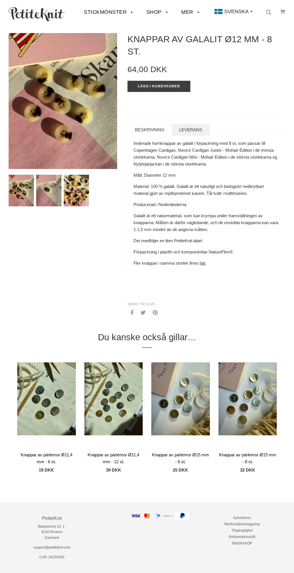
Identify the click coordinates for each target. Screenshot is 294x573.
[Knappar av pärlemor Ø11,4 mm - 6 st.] (46, 405)
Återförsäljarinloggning (242, 524)
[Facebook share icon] (132, 312)
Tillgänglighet (242, 530)
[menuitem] (37, 14)
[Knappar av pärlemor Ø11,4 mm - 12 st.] (113, 405)
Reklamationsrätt (242, 537)
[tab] (149, 130)
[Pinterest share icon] (155, 312)
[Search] (268, 12)
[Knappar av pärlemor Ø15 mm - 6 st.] (180, 405)
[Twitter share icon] (143, 312)
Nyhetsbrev (242, 518)
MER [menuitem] (188, 12)
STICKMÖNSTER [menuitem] (106, 12)
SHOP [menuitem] (154, 12)
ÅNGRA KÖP (242, 543)
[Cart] (282, 11)
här (202, 263)
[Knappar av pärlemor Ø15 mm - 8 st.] (247, 405)
